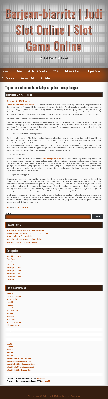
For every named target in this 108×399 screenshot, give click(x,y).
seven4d (8, 332)
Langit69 (10, 302)
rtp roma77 (45, 381)
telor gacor (11, 319)
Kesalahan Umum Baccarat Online (20, 236)
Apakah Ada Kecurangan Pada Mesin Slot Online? (26, 230)
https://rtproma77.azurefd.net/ (19, 358)
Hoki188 (10, 305)
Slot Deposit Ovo (8, 78)
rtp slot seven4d (38, 332)
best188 (10, 314)
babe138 (10, 350)
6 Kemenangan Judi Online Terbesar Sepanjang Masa (27, 233)
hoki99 (9, 344)
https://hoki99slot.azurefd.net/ (19, 361)
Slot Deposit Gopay (92, 71)
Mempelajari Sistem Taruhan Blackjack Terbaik (25, 239)
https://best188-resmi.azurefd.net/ (20, 367)
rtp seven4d (16, 332)
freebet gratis (12, 299)
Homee (5, 71)
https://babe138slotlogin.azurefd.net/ (21, 364)
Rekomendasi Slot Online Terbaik (19, 94)
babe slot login (12, 311)
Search (8, 213)
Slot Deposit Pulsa (28, 78)
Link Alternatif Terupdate (37, 71)
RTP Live (56, 71)
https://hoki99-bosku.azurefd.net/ (20, 370)
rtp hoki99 (41, 378)
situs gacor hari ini (14, 322)
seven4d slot (27, 332)
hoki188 (10, 355)
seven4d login (50, 332)
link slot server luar (14, 296)
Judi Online (17, 71)
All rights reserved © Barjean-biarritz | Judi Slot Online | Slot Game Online (54, 396)
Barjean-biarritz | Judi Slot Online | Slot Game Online (54, 29)
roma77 (10, 347)
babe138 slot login (14, 256)
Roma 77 (10, 308)
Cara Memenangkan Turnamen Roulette (22, 242)
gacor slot (10, 316)
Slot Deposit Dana (72, 71)
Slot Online (45, 78)
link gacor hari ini (13, 325)
